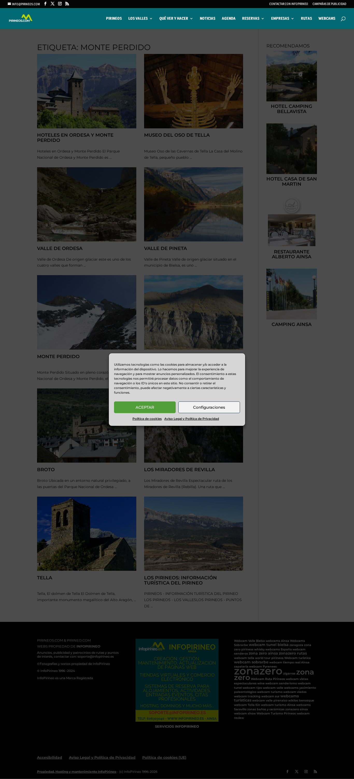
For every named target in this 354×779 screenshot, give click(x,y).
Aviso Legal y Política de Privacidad (191, 419)
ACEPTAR (145, 407)
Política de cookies (147, 419)
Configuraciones (209, 407)
